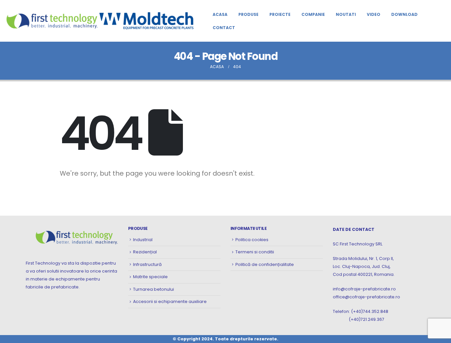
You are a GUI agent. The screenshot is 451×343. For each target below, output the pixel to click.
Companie (313, 14)
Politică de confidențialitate (264, 264)
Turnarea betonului (153, 289)
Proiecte (280, 14)
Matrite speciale (150, 276)
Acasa (220, 14)
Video (373, 14)
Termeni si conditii (254, 252)
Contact (224, 27)
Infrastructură (147, 264)
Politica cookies (251, 239)
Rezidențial (145, 252)
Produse (248, 14)
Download (404, 14)
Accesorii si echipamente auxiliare (170, 301)
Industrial (143, 239)
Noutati (346, 14)
